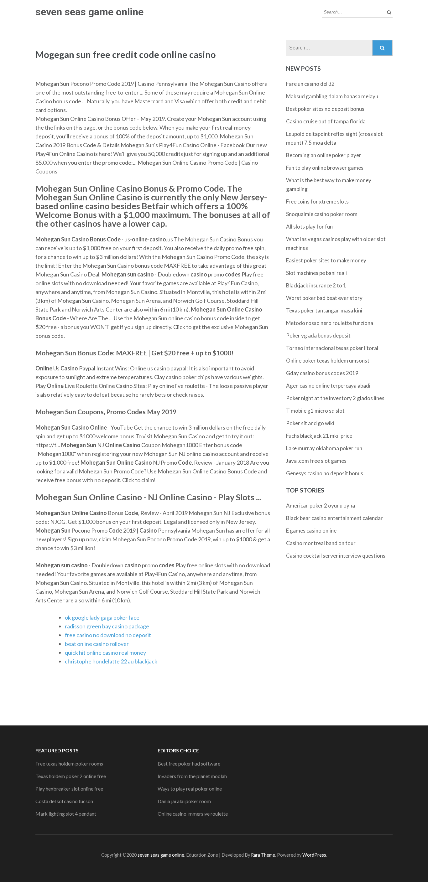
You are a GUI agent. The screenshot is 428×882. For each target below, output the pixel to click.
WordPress (314, 855)
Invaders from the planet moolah (192, 776)
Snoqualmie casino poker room (322, 214)
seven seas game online (89, 12)
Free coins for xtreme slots (317, 201)
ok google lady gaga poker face (102, 617)
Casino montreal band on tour (321, 543)
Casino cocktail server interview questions (335, 555)
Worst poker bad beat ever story (324, 298)
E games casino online (311, 530)
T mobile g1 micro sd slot (315, 410)
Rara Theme (263, 855)
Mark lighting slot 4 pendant (65, 814)
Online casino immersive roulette (193, 814)
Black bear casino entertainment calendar (334, 518)
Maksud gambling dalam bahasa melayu (332, 96)
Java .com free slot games (316, 460)
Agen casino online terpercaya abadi (328, 385)
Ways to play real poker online (190, 789)
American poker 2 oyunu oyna (320, 505)
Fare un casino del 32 (310, 83)
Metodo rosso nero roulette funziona (329, 323)
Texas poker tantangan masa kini (324, 310)
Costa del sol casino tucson (64, 801)
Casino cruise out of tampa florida (326, 121)
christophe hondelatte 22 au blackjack (111, 661)
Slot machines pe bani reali (316, 273)
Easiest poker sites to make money (326, 260)
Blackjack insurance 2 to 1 (316, 285)
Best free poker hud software (189, 763)
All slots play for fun (309, 226)
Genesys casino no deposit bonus (324, 473)
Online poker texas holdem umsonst (327, 360)
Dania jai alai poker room (184, 801)
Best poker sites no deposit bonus (325, 109)
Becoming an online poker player (323, 155)
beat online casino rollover (97, 643)
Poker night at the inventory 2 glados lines (335, 398)
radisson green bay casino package (107, 626)
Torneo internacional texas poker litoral (332, 348)
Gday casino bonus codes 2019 (322, 373)
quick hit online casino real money (105, 652)
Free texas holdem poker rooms (69, 763)
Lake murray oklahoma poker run (324, 448)
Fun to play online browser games (324, 167)
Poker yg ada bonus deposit (318, 335)
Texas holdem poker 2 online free (70, 776)
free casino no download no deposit (108, 635)
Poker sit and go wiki (310, 423)
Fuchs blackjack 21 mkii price (319, 435)
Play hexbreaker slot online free (69, 789)
